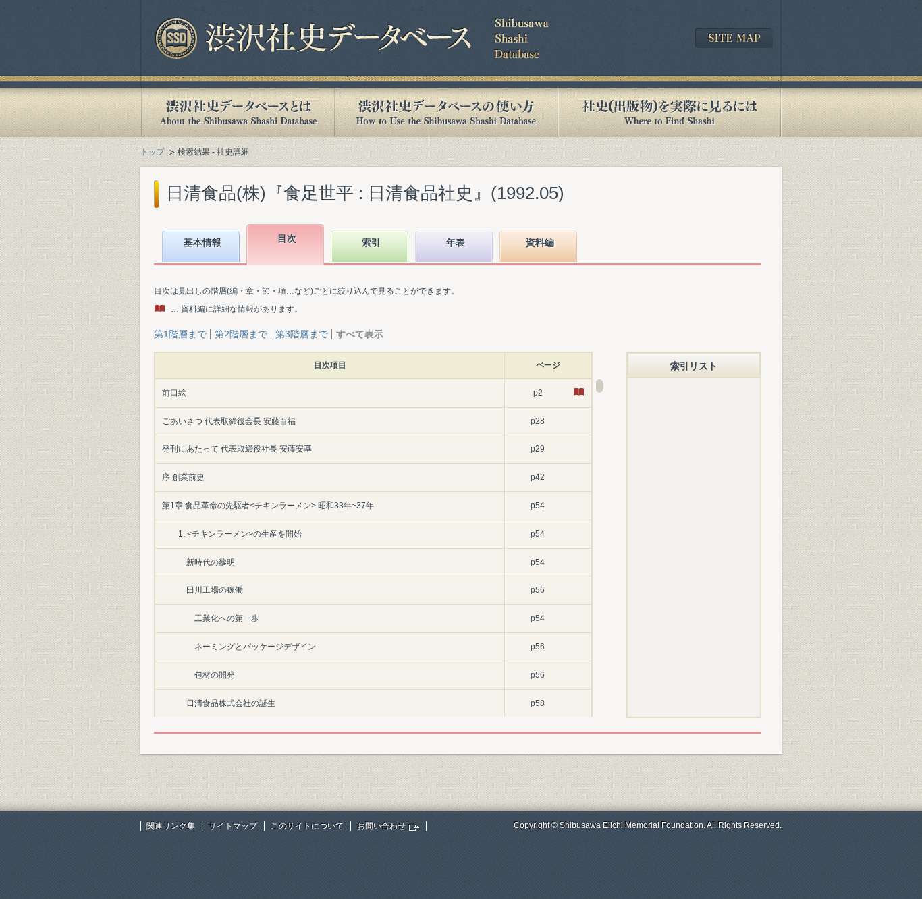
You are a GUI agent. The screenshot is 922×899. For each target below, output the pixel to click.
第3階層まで (301, 334)
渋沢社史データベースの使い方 (446, 112)
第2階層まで (241, 334)
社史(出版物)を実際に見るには (670, 112)
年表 (455, 242)
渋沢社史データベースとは (237, 112)
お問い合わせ (381, 826)
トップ (152, 152)
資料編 (540, 242)
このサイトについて (307, 826)
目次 (286, 238)
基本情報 (202, 242)
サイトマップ (233, 826)
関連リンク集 (170, 826)
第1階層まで (180, 334)
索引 (371, 242)
